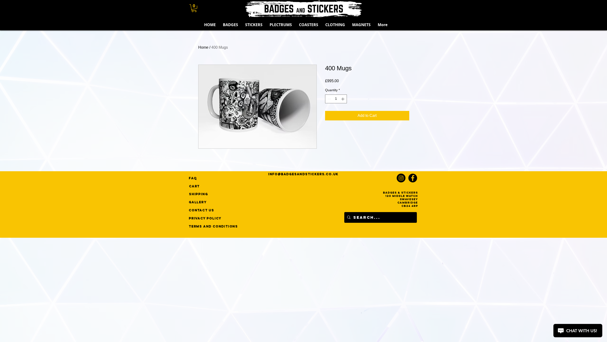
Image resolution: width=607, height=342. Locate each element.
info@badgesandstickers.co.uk (303, 174)
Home (203, 47)
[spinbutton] (336, 99)
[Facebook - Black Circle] (412, 178)
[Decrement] (329, 99)
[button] (194, 8)
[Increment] (343, 99)
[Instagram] (401, 178)
